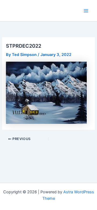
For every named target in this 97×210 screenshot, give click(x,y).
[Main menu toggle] (86, 10)
